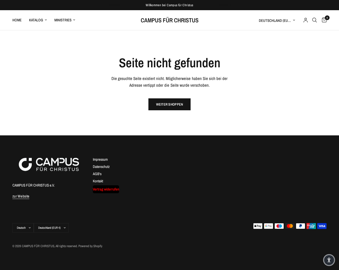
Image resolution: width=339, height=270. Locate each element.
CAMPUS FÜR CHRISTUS (170, 20)
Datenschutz (101, 166)
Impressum (100, 159)
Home (17, 20)
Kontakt (98, 181)
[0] (323, 20)
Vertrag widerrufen (106, 189)
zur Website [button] (20, 196)
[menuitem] (18, 20)
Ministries (62, 20)
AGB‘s (97, 173)
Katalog (36, 20)
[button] (329, 260)
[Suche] (314, 20)
